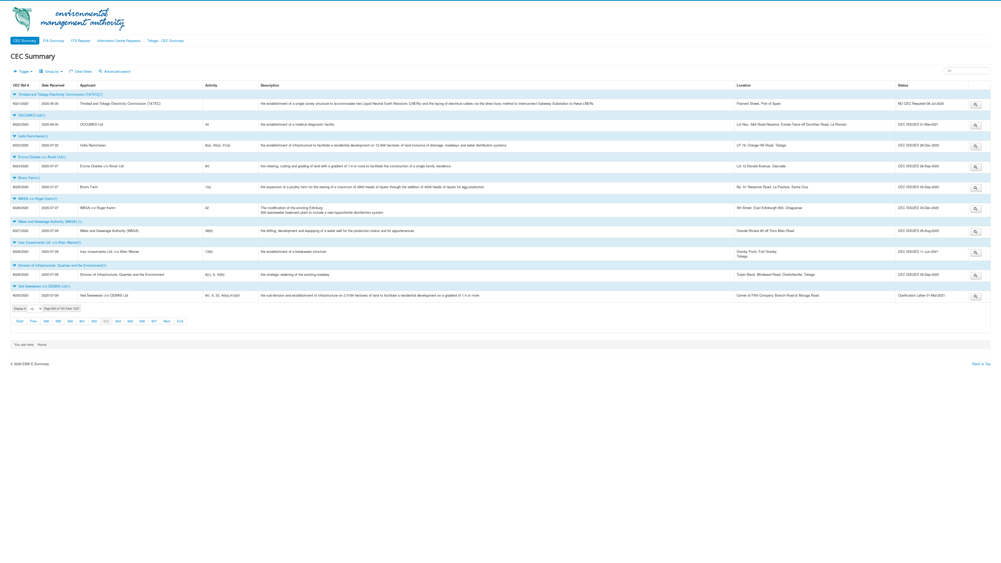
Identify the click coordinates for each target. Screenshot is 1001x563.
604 (118, 321)
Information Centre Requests (119, 40)
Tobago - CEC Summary (165, 40)
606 (142, 321)
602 (94, 321)
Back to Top (981, 363)
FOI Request (80, 40)
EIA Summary (53, 40)
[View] (976, 104)
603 (106, 321)
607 (154, 321)
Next (166, 321)
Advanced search (117, 71)
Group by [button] (52, 71)
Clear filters (83, 71)
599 (58, 321)
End (180, 321)
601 (82, 321)
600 (70, 321)
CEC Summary (25, 40)
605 (130, 321)
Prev (33, 321)
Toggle (24, 71)
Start (19, 321)
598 (46, 321)
